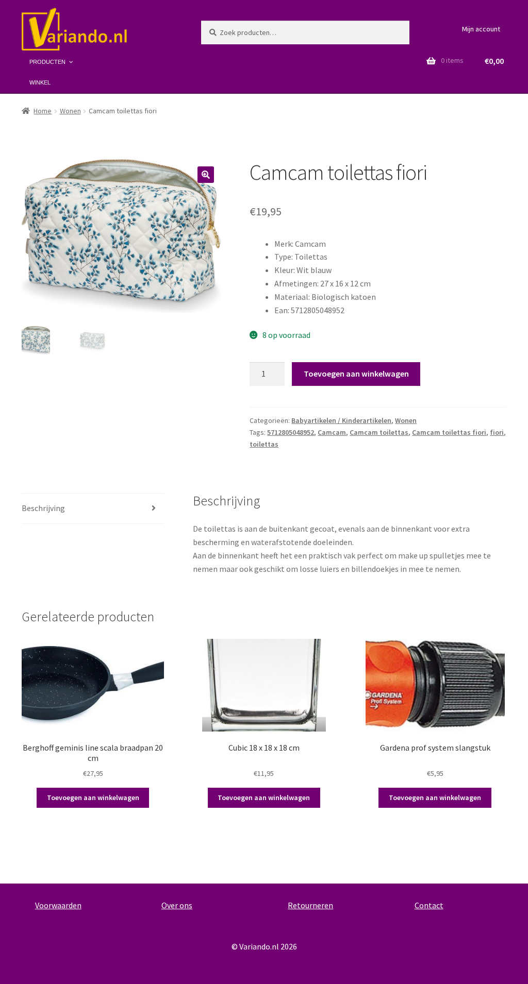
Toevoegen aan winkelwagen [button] (93, 797)
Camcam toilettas (379, 432)
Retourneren (310, 905)
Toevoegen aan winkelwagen (356, 373)
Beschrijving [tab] (43, 508)
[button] (205, 174)
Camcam (332, 432)
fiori (497, 432)
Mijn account (481, 28)
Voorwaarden (58, 905)
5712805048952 (290, 432)
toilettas (264, 444)
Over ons (176, 905)
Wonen (70, 110)
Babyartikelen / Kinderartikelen (341, 420)
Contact (429, 905)
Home (43, 110)
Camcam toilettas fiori (449, 432)
